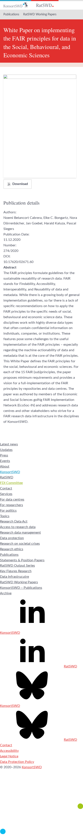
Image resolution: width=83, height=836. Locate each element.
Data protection (12, 538)
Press (4, 455)
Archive (5, 593)
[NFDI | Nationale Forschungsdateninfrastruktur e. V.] (41, 833)
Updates (6, 450)
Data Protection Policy (17, 762)
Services (6, 494)
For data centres (12, 499)
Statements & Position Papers (22, 560)
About (4, 466)
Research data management (20, 532)
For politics (8, 510)
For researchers (11, 505)
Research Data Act (13, 521)
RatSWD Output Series (17, 565)
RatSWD (6, 477)
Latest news (9, 444)
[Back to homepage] (15, 5)
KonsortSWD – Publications (21, 587)
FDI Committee (11, 483)
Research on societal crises (20, 543)
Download (20, 184)
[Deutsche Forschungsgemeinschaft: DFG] (41, 792)
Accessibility (9, 750)
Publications (11, 14)
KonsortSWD (10, 472)
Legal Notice (9, 756)
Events (5, 461)
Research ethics (11, 549)
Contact (6, 488)
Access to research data (18, 527)
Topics (4, 516)
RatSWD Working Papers (39, 14)
